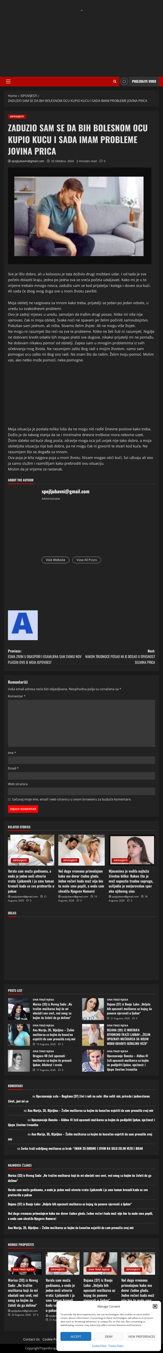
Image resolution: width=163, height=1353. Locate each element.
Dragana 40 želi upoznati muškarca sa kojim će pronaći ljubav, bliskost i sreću (19, 1061)
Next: (120, 656)
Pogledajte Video (144, 81)
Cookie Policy (99, 1345)
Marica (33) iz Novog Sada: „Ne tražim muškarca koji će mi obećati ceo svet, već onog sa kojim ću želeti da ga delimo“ (19, 1009)
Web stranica (18, 784)
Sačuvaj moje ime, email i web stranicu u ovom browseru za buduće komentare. (71, 799)
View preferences (141, 1336)
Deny (109, 1336)
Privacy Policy (116, 1345)
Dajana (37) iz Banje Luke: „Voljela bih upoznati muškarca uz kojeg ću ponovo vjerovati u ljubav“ (93, 1009)
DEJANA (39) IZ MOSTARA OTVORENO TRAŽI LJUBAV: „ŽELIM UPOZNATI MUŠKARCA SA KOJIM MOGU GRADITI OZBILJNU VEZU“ (93, 1035)
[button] (155, 1306)
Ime (12, 753)
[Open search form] (114, 81)
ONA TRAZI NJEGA (43, 1000)
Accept (76, 1336)
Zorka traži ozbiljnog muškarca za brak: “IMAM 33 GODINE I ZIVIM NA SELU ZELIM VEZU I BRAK (82, 1148)
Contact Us (31, 1339)
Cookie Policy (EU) (56, 1339)
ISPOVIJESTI (17, 116)
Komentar (17, 696)
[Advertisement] (81, 41)
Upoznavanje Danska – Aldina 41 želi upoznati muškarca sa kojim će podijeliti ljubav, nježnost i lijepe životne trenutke (93, 1061)
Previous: (45, 656)
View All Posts (87, 560)
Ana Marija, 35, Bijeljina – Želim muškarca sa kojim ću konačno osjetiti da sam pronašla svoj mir (19, 1035)
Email (13, 768)
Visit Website (55, 560)
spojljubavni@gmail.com (28, 161)
